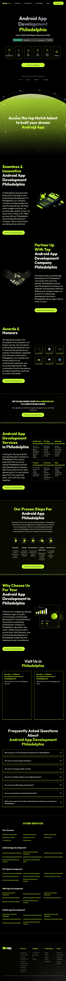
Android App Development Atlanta (11, 853)
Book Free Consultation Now (13, 232)
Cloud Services (48, 837)
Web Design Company (8, 837)
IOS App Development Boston (10, 876)
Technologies (39, 3)
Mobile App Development (9, 834)
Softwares (18, 3)
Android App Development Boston (53, 853)
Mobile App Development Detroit (53, 919)
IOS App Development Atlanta (31, 873)
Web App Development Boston (11, 897)
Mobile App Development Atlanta (32, 915)
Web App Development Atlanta (31, 893)
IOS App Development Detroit (52, 876)
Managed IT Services (29, 837)
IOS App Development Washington (53, 873)
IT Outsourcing (6, 840)
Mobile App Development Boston (11, 919)
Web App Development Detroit (52, 897)
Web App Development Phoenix (32, 897)
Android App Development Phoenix (12, 856)
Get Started (58, 3)
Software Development (29, 834)
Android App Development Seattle (53, 856)
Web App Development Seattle (10, 901)
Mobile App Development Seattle (11, 923)
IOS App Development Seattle (10, 880)
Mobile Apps (28, 3)
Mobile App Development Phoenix (32, 919)
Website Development (50, 834)
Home (9, 3)
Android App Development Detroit (32, 856)
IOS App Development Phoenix (31, 876)
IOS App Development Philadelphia (12, 873)
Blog (48, 3)
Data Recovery (27, 840)
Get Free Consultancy (33, 65)
